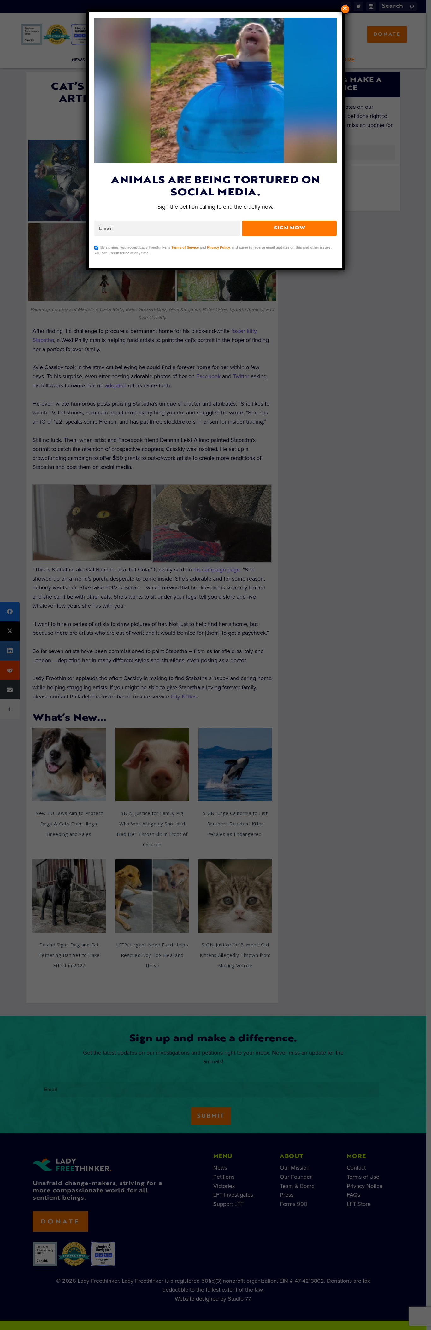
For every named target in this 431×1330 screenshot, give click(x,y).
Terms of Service (185, 247)
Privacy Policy (218, 247)
